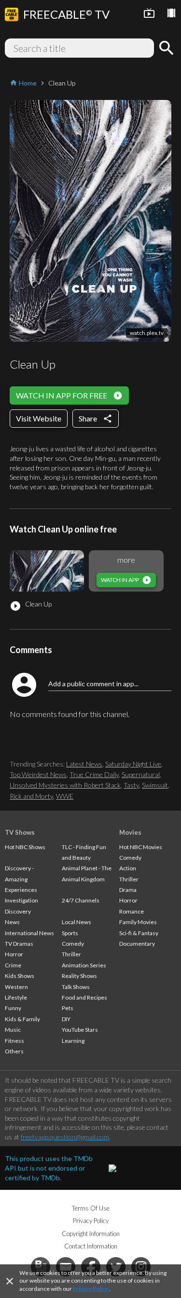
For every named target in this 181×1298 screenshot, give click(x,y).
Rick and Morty (31, 796)
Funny (13, 1008)
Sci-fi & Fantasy (138, 933)
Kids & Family (22, 1019)
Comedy (73, 943)
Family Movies (138, 922)
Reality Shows (79, 975)
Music (13, 1029)
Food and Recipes (84, 997)
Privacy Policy (90, 1288)
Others (14, 1051)
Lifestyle (16, 997)
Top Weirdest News (38, 774)
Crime (13, 965)
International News (29, 933)
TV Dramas (19, 943)
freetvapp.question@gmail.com (65, 1137)
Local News (76, 922)
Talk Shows (76, 986)
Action (127, 868)
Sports (70, 933)
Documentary (137, 943)
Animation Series (84, 965)
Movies (130, 832)
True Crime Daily (94, 774)
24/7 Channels (80, 900)
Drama (128, 889)
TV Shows (20, 832)
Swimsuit (155, 785)
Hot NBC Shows (25, 847)
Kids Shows (19, 975)
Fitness (14, 1040)
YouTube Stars (80, 1029)
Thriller (71, 954)
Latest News (84, 764)
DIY (66, 1019)
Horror (14, 954)
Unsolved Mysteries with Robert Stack (65, 785)
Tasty (131, 785)
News (12, 922)
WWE (64, 796)
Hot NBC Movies (140, 847)
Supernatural (141, 774)
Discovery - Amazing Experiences (21, 879)
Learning (73, 1040)
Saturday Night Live (133, 764)
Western (16, 986)
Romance (131, 911)
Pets (67, 1008)
